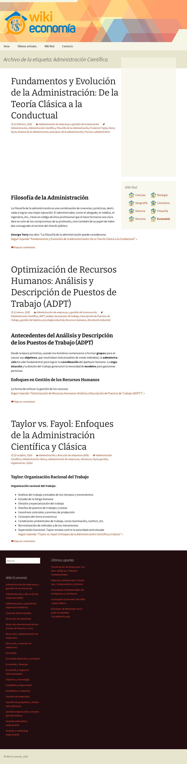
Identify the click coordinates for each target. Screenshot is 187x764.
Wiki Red (49, 46)
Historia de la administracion (33, 131)
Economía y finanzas (17, 664)
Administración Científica (42, 128)
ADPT (42, 316)
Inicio (7, 46)
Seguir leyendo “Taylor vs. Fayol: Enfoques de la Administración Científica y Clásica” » (70, 534)
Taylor (29, 463)
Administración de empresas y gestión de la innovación (69, 124)
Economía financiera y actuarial (22, 658)
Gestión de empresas (18, 696)
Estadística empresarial (19, 685)
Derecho (140, 219)
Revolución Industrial (99, 320)
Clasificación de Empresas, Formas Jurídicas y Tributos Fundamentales (68, 570)
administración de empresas (63, 459)
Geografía (141, 203)
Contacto (67, 46)
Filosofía (162, 211)
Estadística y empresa (18, 690)
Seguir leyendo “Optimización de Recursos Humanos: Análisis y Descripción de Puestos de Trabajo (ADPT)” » (78, 393)
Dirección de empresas (18, 618)
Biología (162, 195)
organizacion (18, 463)
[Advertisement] (43, 166)
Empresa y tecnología (18, 679)
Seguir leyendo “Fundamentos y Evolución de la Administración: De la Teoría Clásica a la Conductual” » (74, 239)
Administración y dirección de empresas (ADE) (64, 455)
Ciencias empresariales (18, 613)
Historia (140, 211)
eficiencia (86, 459)
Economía (163, 219)
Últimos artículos (27, 46)
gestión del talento (30, 320)
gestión (103, 459)
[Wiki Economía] (93, 21)
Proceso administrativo (97, 131)
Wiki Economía (14, 756)
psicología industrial (53, 320)
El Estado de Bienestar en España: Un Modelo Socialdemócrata (67, 612)
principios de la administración (66, 131)
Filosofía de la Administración (73, 128)
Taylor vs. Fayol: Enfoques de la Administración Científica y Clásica (62, 435)
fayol (95, 459)
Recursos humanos (76, 320)
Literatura (163, 203)
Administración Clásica (34, 459)
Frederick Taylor (99, 128)
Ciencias (140, 195)
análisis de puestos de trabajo (62, 316)
